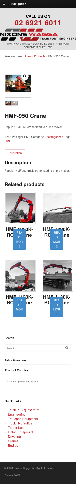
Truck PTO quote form (23, 409)
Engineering (17, 414)
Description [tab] (14, 153)
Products (39, 56)
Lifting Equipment (20, 432)
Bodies (13, 445)
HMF (8, 141)
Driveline (14, 436)
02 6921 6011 (38, 22)
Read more (19, 239)
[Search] (67, 347)
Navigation (18, 4)
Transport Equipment (23, 418)
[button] (25, 76)
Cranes (13, 441)
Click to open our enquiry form (24, 381)
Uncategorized (54, 137)
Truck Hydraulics (20, 423)
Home (27, 56)
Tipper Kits (16, 427)
